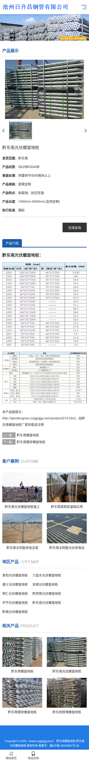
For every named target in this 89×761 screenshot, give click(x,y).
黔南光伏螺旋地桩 (15, 611)
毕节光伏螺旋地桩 (15, 602)
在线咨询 (74, 227)
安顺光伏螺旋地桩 (45, 584)
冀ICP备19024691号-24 (64, 745)
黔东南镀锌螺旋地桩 (31, 441)
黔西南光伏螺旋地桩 (46, 593)
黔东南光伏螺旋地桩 (46, 602)
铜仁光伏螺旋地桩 (15, 593)
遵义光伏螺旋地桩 (15, 584)
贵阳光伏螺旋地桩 (15, 575)
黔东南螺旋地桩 (28, 435)
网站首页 (11, 758)
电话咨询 (33, 758)
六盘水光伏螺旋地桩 (46, 575)
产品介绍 (12, 243)
